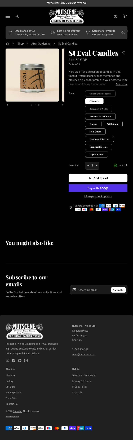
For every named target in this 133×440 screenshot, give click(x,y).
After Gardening (41, 43)
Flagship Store (13, 392)
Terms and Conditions (83, 375)
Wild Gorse (112, 124)
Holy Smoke (95, 131)
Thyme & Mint (97, 154)
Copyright (77, 392)
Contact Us (11, 404)
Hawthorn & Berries (99, 139)
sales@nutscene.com (83, 354)
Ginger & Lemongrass (100, 93)
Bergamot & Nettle (99, 108)
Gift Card (10, 386)
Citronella (94, 101)
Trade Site (11, 398)
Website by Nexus (12, 417)
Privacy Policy (79, 386)
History (9, 381)
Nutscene (17, 411)
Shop (20, 43)
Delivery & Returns (81, 381)
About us (10, 375)
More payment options (98, 196)
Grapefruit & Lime (99, 146)
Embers (93, 124)
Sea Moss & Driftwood (100, 116)
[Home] (66, 16)
